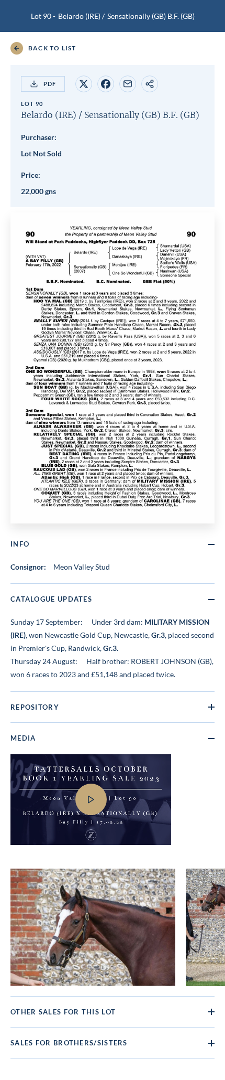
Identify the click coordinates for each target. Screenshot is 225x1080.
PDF (49, 83)
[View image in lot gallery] (92, 927)
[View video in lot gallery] (112, 806)
